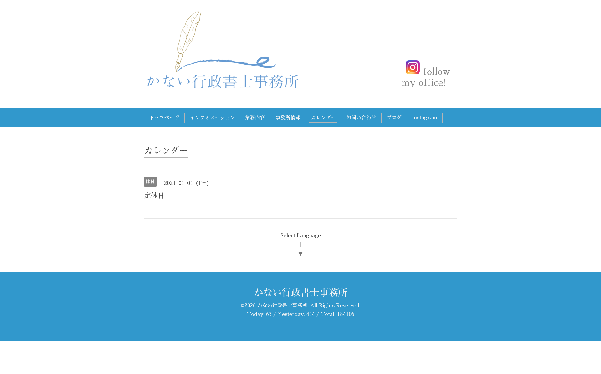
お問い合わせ (361, 117)
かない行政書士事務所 (300, 292)
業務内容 (255, 117)
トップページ (164, 117)
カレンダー (323, 117)
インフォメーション (212, 117)
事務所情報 (287, 117)
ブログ (394, 117)
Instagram (424, 117)
